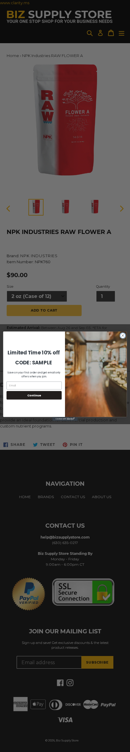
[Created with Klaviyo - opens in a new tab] (65, 419)
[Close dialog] (122, 335)
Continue (34, 395)
